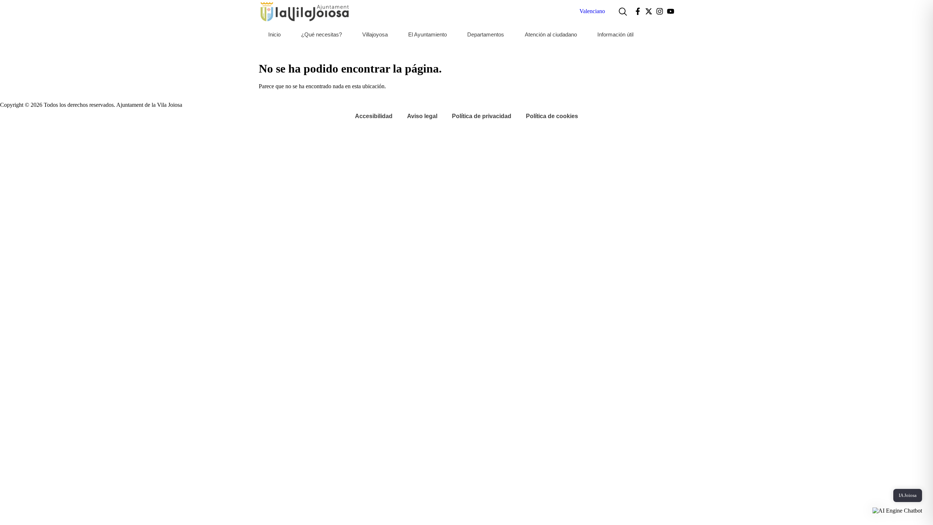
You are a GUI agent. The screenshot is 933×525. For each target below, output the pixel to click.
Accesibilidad (374, 116)
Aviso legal (422, 116)
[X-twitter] (648, 11)
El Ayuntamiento (427, 34)
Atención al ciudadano (551, 34)
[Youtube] (670, 11)
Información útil (615, 34)
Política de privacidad (481, 116)
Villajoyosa (375, 34)
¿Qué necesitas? (321, 34)
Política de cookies (552, 116)
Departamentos (485, 34)
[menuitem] (592, 11)
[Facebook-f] (637, 11)
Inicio (274, 34)
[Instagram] (659, 11)
